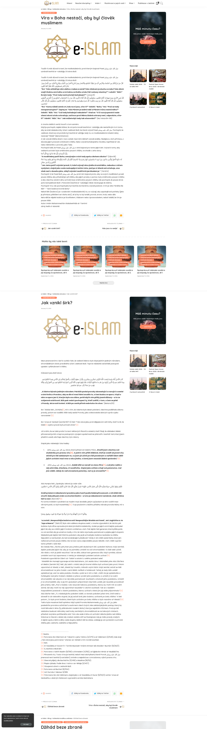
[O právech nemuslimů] (138, 98)
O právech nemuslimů (137, 107)
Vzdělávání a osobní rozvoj (53, 264)
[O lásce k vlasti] (157, 98)
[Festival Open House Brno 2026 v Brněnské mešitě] (157, 75)
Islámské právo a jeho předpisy (54, 262)
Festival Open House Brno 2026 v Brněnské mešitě (156, 86)
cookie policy (8, 720)
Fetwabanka (48, 253)
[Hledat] (161, 3)
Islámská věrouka (49, 13)
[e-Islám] (52, 3)
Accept (26, 724)
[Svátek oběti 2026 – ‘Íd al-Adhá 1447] (138, 75)
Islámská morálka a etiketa (53, 255)
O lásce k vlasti (154, 107)
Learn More (148, 42)
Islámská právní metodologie (54, 257)
